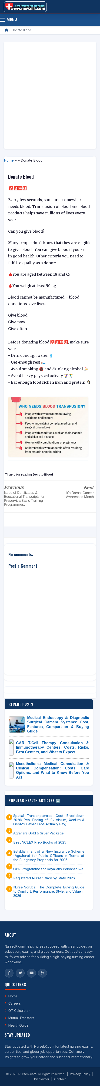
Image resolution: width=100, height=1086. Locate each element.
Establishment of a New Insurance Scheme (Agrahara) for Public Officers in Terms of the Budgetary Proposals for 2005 (48, 855)
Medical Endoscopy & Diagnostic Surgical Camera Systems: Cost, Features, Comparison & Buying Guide (58, 724)
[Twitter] (20, 973)
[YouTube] (31, 973)
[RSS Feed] (42, 973)
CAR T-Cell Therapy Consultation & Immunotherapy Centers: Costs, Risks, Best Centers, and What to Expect (52, 747)
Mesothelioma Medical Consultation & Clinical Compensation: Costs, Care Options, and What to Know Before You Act (52, 770)
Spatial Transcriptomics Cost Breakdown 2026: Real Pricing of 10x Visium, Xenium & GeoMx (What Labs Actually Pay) (48, 820)
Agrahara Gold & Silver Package (38, 833)
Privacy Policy (80, 1074)
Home (9, 160)
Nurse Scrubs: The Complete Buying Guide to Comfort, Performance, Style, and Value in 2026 (48, 891)
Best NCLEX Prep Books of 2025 (39, 842)
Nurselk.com (27, 1074)
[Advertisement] (50, 95)
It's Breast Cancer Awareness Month (80, 495)
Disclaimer (41, 1079)
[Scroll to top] (89, 1077)
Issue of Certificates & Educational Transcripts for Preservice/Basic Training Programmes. (24, 498)
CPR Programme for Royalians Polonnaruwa (48, 869)
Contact (60, 1079)
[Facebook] (9, 973)
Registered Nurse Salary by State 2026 (44, 878)
